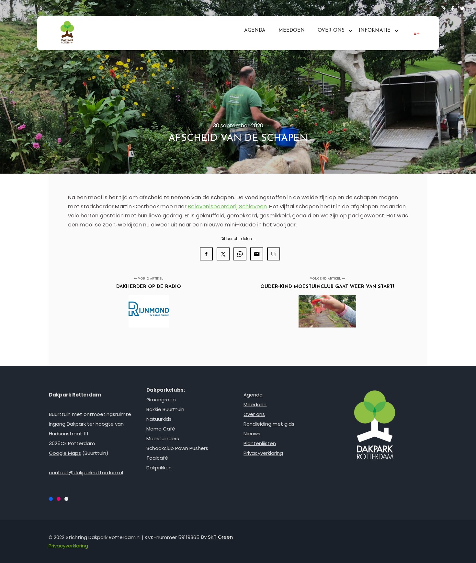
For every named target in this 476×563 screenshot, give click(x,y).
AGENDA (255, 30)
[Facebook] (452, 7)
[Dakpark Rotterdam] (67, 33)
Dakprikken (159, 467)
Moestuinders (162, 438)
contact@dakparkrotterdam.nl (86, 472)
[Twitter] (462, 7)
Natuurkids (159, 419)
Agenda (253, 394)
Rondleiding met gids (269, 423)
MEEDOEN (291, 30)
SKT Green (220, 537)
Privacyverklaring (263, 453)
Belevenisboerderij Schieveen (227, 206)
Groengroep (161, 399)
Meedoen (255, 404)
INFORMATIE (375, 30)
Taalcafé (157, 457)
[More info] (417, 33)
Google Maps (65, 453)
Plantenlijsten (260, 443)
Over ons (254, 414)
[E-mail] (472, 7)
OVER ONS (331, 30)
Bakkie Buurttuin (165, 409)
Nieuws (252, 433)
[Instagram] (442, 7)
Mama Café (160, 428)
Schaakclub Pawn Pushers (177, 448)
